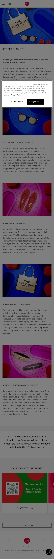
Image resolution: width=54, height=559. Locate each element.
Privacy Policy (16, 95)
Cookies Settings (17, 102)
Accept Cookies (35, 102)
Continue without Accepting (40, 84)
